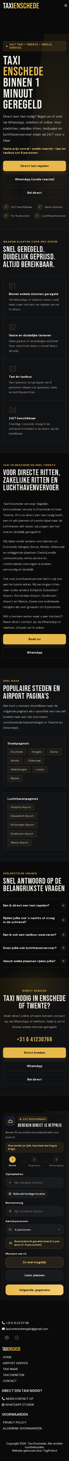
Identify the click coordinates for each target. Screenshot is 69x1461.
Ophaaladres (14, 1174)
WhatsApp (34, 653)
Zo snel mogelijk (34, 1262)
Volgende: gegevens (34, 1290)
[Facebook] (7, 1338)
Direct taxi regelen (35, 166)
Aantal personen (17, 1221)
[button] (65, 5)
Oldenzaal (34, 760)
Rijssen (15, 778)
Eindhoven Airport (22, 833)
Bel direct (34, 193)
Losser (40, 769)
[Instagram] (17, 1338)
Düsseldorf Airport (22, 816)
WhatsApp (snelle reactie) (34, 179)
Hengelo (37, 751)
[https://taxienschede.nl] (21, 5)
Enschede (17, 751)
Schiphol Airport (21, 807)
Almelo (15, 760)
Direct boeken (34, 1053)
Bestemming (14, 1202)
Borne (54, 751)
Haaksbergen (19, 769)
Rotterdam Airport (22, 824)
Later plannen (35, 1275)
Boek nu (35, 639)
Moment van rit (16, 1253)
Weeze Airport (20, 842)
